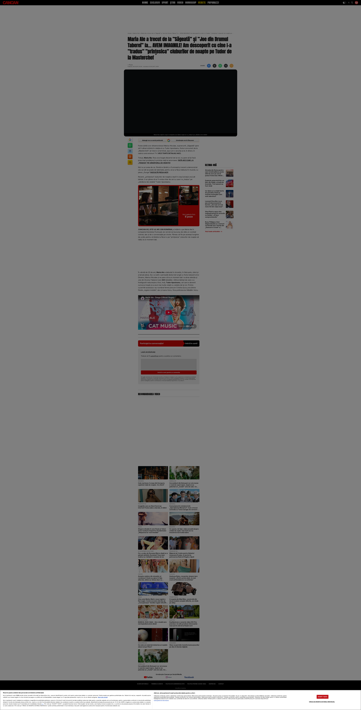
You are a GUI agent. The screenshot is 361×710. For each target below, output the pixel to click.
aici (42, 704)
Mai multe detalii (102, 697)
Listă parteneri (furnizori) (161, 700)
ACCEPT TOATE (322, 696)
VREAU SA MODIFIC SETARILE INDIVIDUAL (322, 701)
